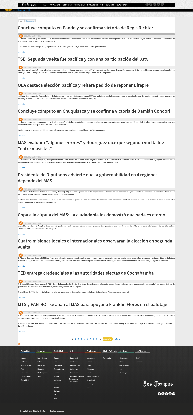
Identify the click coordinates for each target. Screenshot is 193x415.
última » (118, 339)
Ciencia (89, 362)
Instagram (154, 4)
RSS (120, 369)
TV (55, 395)
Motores (40, 369)
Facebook (147, 4)
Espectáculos (59, 369)
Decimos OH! (75, 365)
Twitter (150, 4)
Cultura (56, 358)
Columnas (74, 369)
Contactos (139, 362)
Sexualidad (91, 380)
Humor (56, 376)
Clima (121, 362)
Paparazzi (74, 358)
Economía (24, 373)
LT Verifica (27, 10)
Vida (55, 398)
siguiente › (107, 339)
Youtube (158, 4)
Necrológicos (124, 373)
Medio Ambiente (93, 376)
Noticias (8, 10)
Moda (56, 384)
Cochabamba (26, 376)
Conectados (58, 365)
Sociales (57, 391)
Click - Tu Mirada (110, 351)
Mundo (23, 358)
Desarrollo (30, 21)
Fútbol (39, 362)
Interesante (91, 358)
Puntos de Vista (27, 365)
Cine (55, 362)
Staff (137, 358)
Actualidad (25, 351)
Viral (88, 387)
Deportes (41, 351)
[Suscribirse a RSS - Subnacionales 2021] (19, 344)
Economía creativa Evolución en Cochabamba (76, 379)
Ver (22, 21)
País (22, 369)
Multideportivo (42, 373)
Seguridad (24, 380)
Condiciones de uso (57, 411)
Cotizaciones (124, 365)
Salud (89, 373)
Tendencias (74, 362)
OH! (72, 351)
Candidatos (17, 10)
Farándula (57, 373)
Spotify (162, 4)
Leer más (21, 52)
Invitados (57, 380)
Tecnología (91, 384)
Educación (90, 369)
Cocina (89, 365)
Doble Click (58, 351)
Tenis (39, 376)
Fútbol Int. (41, 365)
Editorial (24, 362)
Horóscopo (123, 358)
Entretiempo (42, 358)
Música (56, 387)
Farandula (107, 358)
